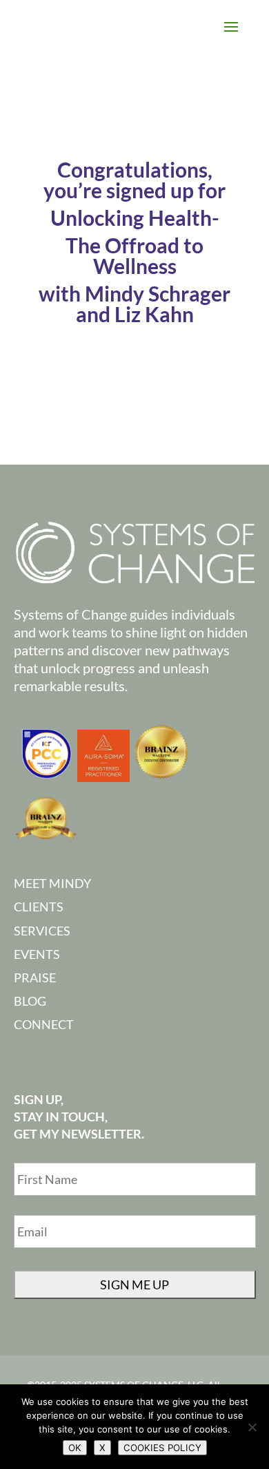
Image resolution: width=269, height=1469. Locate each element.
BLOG (30, 1000)
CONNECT (44, 1024)
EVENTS (37, 954)
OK (74, 1447)
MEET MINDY (52, 883)
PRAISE (35, 977)
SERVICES (42, 930)
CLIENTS (38, 906)
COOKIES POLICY (162, 1447)
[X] (252, 1427)
